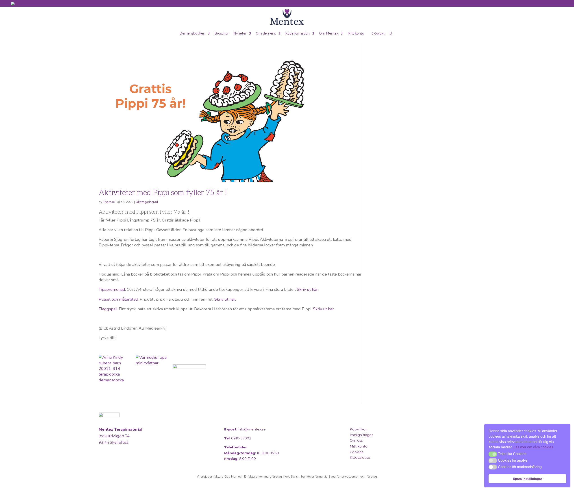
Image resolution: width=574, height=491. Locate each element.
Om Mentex (328, 33)
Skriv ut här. (307, 289)
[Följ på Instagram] (113, 460)
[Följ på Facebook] (103, 460)
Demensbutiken (192, 33)
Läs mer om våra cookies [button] (533, 447)
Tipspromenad (112, 289)
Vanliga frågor (361, 435)
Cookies (356, 452)
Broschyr (221, 33)
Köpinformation (297, 33)
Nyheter (239, 33)
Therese (109, 202)
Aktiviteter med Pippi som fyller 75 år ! (163, 192)
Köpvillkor (358, 429)
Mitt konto (356, 33)
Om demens (266, 33)
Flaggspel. (108, 309)
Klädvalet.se (360, 457)
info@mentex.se (252, 429)
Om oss (356, 440)
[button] (493, 454)
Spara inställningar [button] (527, 478)
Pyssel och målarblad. (119, 299)
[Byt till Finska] (18, 3)
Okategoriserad (147, 202)
